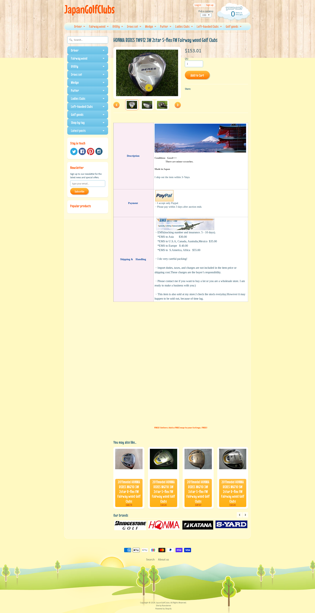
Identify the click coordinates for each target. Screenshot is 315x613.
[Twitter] (73, 151)
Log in (198, 5)
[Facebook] (82, 151)
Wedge (149, 26)
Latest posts (78, 130)
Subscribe (79, 191)
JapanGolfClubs (89, 9)
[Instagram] (99, 151)
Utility (116, 26)
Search (150, 559)
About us (163, 559)
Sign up (209, 5)
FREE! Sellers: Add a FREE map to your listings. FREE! (180, 427)
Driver (78, 26)
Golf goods (232, 26)
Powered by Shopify (163, 608)
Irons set (132, 26)
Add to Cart (197, 75)
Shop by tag (78, 122)
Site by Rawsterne (163, 605)
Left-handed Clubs (208, 26)
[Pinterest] (90, 151)
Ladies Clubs (182, 26)
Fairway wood (97, 26)
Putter (164, 26)
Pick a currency (206, 11)
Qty (186, 58)
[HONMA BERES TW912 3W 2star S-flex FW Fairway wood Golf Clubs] (132, 104)
